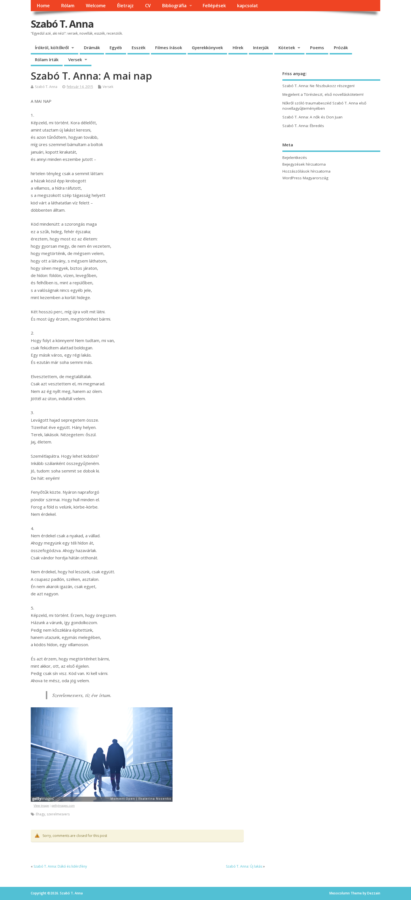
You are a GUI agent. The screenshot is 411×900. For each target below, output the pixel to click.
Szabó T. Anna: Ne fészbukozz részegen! (318, 85)
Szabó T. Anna (62, 24)
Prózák (341, 47)
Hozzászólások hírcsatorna (306, 171)
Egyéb (116, 47)
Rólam (67, 6)
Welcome (96, 6)
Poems (317, 47)
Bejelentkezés (294, 157)
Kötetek (286, 47)
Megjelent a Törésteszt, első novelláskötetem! (322, 94)
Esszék (138, 47)
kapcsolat (247, 6)
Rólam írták (46, 59)
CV (148, 6)
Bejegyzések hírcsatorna (304, 164)
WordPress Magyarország (305, 177)
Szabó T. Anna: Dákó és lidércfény (60, 866)
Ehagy (40, 814)
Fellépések (214, 6)
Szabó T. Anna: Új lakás (244, 866)
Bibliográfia (174, 6)
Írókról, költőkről (52, 47)
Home (43, 6)
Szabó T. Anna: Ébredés (303, 125)
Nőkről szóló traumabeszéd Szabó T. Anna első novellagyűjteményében (324, 106)
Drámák (92, 47)
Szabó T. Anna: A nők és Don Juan (312, 117)
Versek (75, 59)
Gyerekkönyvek (207, 47)
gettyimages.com (63, 805)
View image (41, 805)
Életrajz (125, 6)
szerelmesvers (58, 814)
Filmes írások (168, 47)
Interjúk (261, 47)
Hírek (238, 47)
